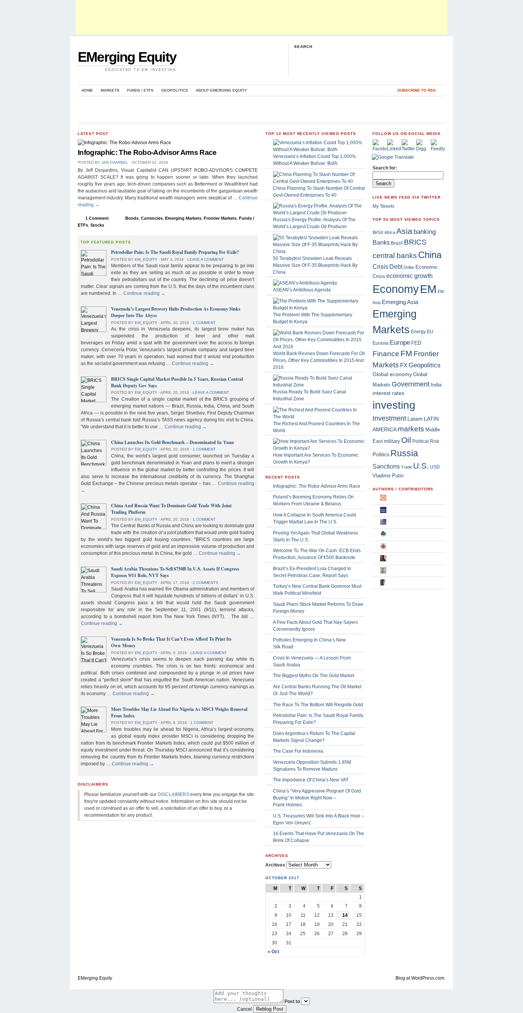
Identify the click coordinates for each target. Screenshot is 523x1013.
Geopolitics (174, 90)
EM (428, 289)
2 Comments (205, 583)
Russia (404, 453)
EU (430, 331)
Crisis (380, 266)
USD (435, 467)
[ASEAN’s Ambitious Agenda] (305, 283)
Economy (396, 289)
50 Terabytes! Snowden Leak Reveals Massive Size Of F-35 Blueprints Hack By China (315, 265)
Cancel (244, 1009)
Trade (406, 467)
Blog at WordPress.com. (420, 978)
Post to (292, 1001)
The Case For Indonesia (298, 751)
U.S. (421, 465)
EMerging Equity (127, 57)
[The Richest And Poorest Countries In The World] (319, 416)
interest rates (388, 393)
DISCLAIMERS (173, 794)
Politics (381, 454)
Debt (395, 266)
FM (406, 353)
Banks (381, 242)
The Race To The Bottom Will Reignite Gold (318, 704)
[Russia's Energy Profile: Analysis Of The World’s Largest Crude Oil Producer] (319, 212)
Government (411, 384)
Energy (418, 331)
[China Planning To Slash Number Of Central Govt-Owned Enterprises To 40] (319, 181)
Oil (406, 440)
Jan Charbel (114, 162)
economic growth (409, 276)
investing (394, 405)
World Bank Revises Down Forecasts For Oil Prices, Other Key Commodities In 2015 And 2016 (319, 360)
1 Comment (97, 218)
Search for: (385, 168)
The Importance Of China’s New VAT (310, 780)
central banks (395, 255)
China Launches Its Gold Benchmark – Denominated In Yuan (172, 442)
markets (411, 429)
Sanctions (386, 466)
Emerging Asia (400, 302)
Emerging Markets (183, 218)
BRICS (415, 242)
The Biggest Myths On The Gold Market (313, 675)
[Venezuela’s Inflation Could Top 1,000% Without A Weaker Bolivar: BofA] (319, 149)
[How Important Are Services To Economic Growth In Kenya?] (319, 448)
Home (87, 90)
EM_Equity (146, 259)
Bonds (132, 218)
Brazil (397, 243)
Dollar (409, 267)
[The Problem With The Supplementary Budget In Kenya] (319, 308)
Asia (404, 231)
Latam (415, 419)
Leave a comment (205, 259)
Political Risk (425, 441)
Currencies (152, 218)
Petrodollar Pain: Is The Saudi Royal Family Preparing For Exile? (175, 252)
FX (403, 365)
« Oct (273, 951)
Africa (389, 232)
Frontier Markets (220, 218)
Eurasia (381, 343)
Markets (110, 90)
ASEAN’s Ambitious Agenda (302, 290)
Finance (386, 354)
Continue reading (144, 293)
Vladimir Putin (388, 476)
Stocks (97, 225)
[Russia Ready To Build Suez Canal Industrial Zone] (319, 385)
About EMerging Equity (221, 90)
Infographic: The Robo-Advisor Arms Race (147, 152)
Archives (275, 865)
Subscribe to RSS (416, 90)
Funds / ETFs (140, 90)
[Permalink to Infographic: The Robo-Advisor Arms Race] (124, 142)
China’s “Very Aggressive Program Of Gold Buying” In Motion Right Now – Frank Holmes (317, 797)
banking (424, 231)
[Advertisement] (261, 17)
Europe (400, 342)
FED (416, 343)
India (436, 385)
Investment (389, 418)
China (429, 255)
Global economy (392, 374)
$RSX (378, 232)
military (392, 441)
